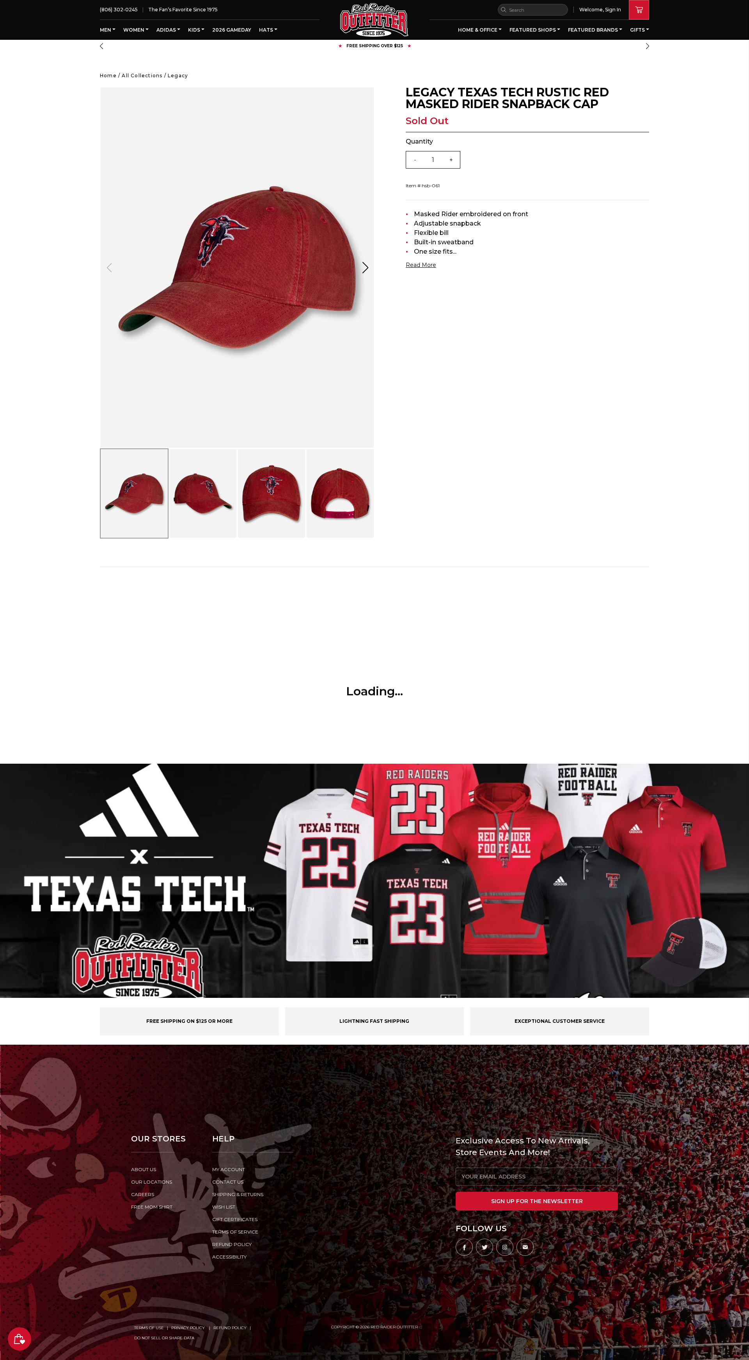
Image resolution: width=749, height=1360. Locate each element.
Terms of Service (235, 1232)
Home (108, 75)
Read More (421, 264)
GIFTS (638, 30)
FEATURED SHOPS (533, 30)
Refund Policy (230, 1327)
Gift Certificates (234, 1219)
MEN (106, 30)
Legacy (178, 75)
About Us (143, 1169)
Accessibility (229, 1257)
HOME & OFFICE (478, 30)
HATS (266, 30)
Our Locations (151, 1182)
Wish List (223, 1207)
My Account (228, 1169)
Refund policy (232, 1244)
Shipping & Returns (237, 1194)
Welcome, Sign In (600, 9)
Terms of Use (149, 1327)
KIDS (194, 30)
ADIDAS (166, 30)
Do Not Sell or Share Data (164, 1337)
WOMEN (134, 30)
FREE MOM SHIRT (151, 1207)
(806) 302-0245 (119, 9)
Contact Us (227, 1182)
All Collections (142, 75)
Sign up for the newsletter (537, 1201)
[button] (101, 46)
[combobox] (533, 10)
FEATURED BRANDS (593, 30)
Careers (142, 1194)
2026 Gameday (231, 30)
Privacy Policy (188, 1327)
